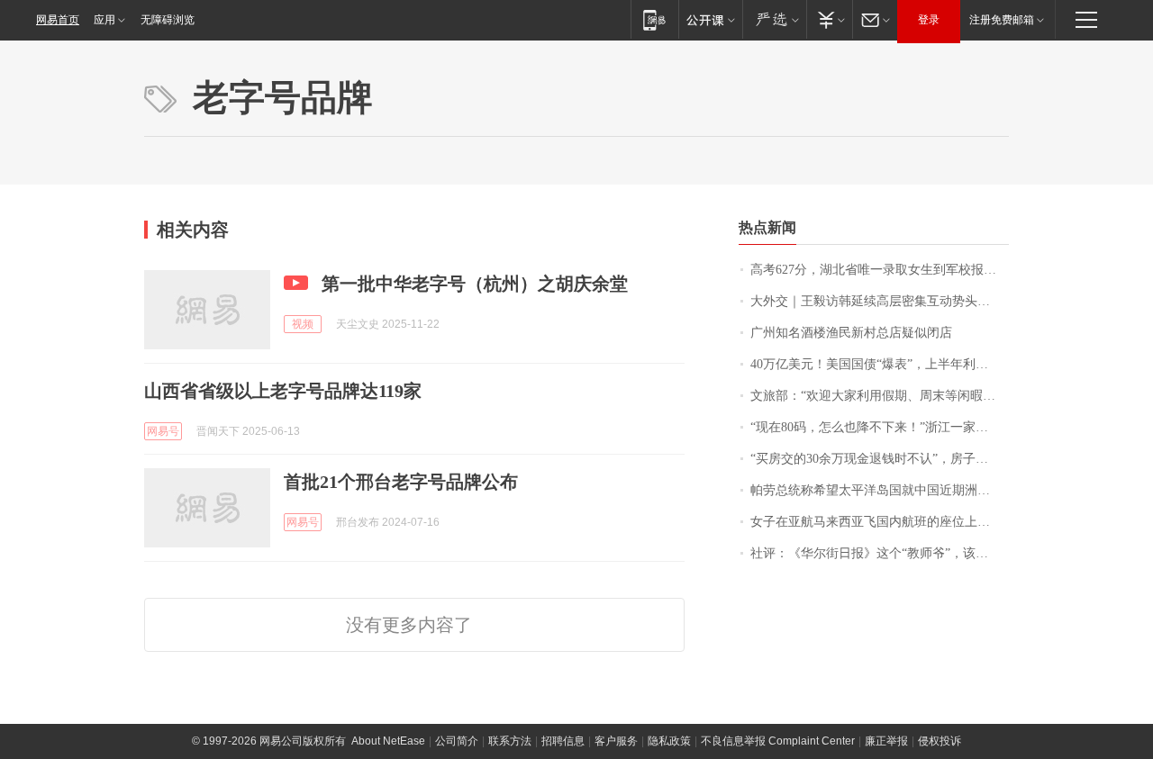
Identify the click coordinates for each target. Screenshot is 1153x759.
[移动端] (654, 19)
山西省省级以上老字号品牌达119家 (283, 391)
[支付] (829, 19)
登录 (929, 20)
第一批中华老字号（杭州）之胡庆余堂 (475, 284)
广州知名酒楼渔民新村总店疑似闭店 (851, 332)
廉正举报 (886, 741)
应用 (104, 20)
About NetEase (388, 741)
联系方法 (509, 741)
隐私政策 (669, 741)
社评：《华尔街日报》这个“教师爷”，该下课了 (879, 553)
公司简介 (456, 741)
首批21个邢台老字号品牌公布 (401, 482)
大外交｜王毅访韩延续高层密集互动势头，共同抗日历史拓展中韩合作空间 (879, 301)
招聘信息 (563, 741)
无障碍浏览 (168, 20)
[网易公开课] (710, 19)
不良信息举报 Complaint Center (778, 741)
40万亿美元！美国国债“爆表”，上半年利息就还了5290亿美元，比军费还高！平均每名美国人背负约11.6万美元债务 (879, 364)
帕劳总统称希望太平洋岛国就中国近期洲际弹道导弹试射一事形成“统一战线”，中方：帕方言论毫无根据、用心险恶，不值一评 (879, 490)
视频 (302, 324)
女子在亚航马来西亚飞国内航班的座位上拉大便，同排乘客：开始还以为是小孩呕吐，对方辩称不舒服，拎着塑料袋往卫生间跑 (879, 522)
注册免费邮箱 (1001, 20)
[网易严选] (774, 19)
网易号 (163, 431)
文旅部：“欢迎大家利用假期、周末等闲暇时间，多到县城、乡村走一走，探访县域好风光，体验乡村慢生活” (879, 395)
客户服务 (616, 741)
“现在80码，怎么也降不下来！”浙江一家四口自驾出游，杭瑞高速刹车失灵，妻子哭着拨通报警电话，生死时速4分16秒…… (879, 427)
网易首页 (57, 20)
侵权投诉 (939, 741)
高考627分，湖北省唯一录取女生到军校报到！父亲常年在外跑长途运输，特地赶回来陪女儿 (879, 269)
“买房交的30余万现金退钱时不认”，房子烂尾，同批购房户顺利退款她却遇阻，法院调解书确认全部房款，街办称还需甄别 (879, 458)
